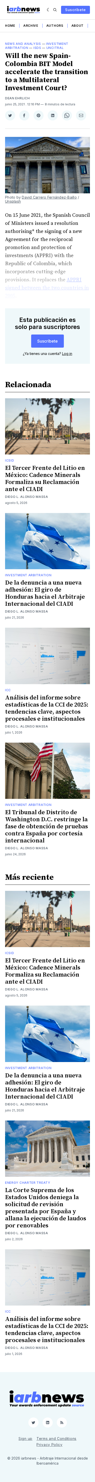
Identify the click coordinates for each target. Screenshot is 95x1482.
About (77, 25)
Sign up (25, 1438)
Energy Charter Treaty (27, 1183)
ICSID (9, 460)
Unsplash (13, 201)
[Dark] (49, 9)
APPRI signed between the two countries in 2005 (47, 288)
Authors (54, 25)
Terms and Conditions (56, 1438)
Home (10, 25)
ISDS (37, 48)
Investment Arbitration (28, 575)
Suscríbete (75, 10)
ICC (8, 690)
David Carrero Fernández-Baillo (49, 197)
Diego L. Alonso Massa (26, 497)
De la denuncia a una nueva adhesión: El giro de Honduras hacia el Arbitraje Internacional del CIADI (45, 593)
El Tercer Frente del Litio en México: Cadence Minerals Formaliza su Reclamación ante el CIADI (45, 478)
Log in (67, 353)
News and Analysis (23, 44)
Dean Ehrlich (17, 98)
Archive (30, 25)
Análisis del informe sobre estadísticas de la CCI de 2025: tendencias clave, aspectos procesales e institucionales (46, 708)
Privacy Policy (49, 1444)
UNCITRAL (55, 48)
